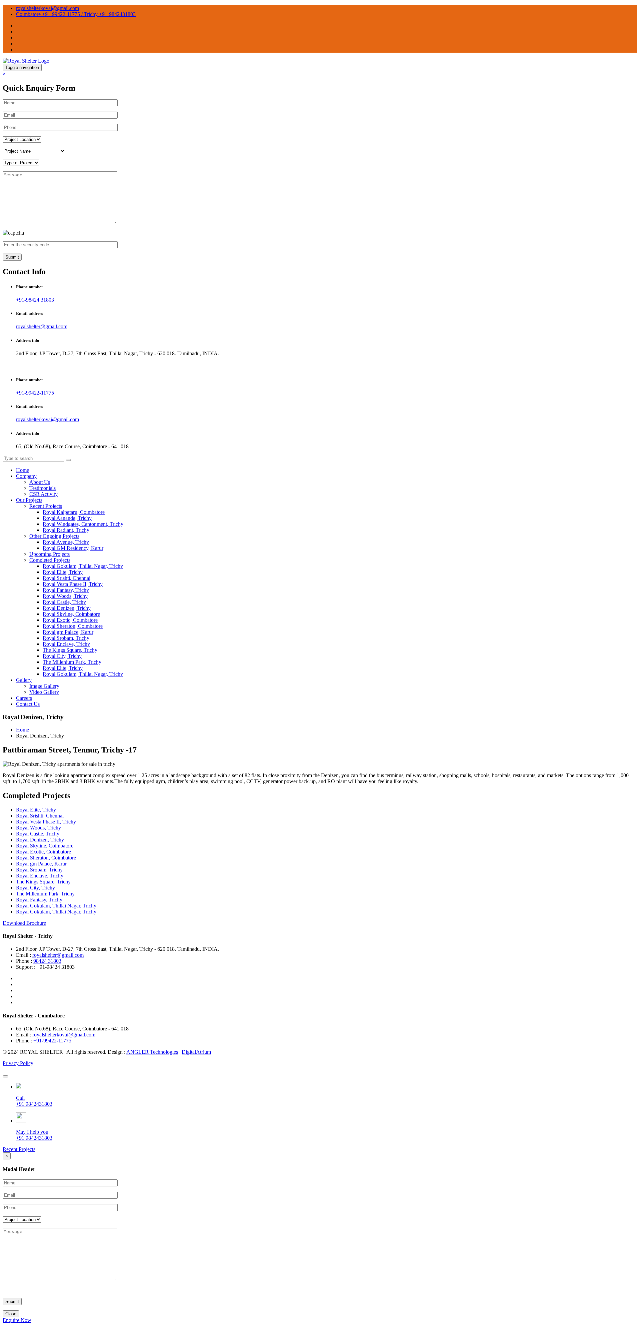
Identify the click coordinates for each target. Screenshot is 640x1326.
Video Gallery (44, 692)
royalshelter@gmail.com (41, 326)
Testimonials (42, 488)
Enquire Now (17, 1320)
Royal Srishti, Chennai (66, 578)
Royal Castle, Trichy (64, 602)
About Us (39, 482)
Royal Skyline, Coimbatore (71, 614)
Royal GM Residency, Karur (73, 548)
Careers (24, 698)
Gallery (24, 680)
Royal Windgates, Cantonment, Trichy (83, 524)
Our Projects (29, 500)
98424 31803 (47, 961)
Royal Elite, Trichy (63, 572)
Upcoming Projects (49, 554)
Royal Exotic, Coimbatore (70, 620)
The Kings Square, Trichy (70, 650)
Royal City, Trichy (62, 656)
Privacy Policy (18, 1063)
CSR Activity (43, 494)
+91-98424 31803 (35, 300)
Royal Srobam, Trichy (66, 638)
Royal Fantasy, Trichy (66, 590)
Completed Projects (49, 560)
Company (26, 476)
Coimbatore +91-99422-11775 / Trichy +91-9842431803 (76, 14)
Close (10, 1313)
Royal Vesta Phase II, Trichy (73, 584)
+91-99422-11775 (35, 393)
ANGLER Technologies (152, 1052)
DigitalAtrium (196, 1052)
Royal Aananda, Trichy (67, 518)
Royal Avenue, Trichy (66, 542)
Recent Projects (45, 506)
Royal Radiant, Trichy (66, 530)
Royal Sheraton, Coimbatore (73, 626)
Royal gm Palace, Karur (68, 632)
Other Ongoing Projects (54, 536)
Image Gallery (44, 686)
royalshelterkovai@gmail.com (47, 8)
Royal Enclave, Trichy (66, 644)
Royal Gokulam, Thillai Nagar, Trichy (83, 566)
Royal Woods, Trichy (65, 596)
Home (22, 470)
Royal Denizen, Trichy (67, 608)
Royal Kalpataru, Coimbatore (74, 512)
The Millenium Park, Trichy (72, 662)
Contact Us (28, 704)
